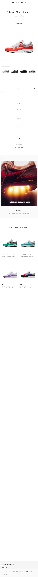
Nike (14, 8)
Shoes (9, 8)
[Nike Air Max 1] (5, 70)
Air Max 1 (19, 8)
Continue (4, 574)
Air (19, 138)
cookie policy (29, 571)
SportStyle (19, 129)
